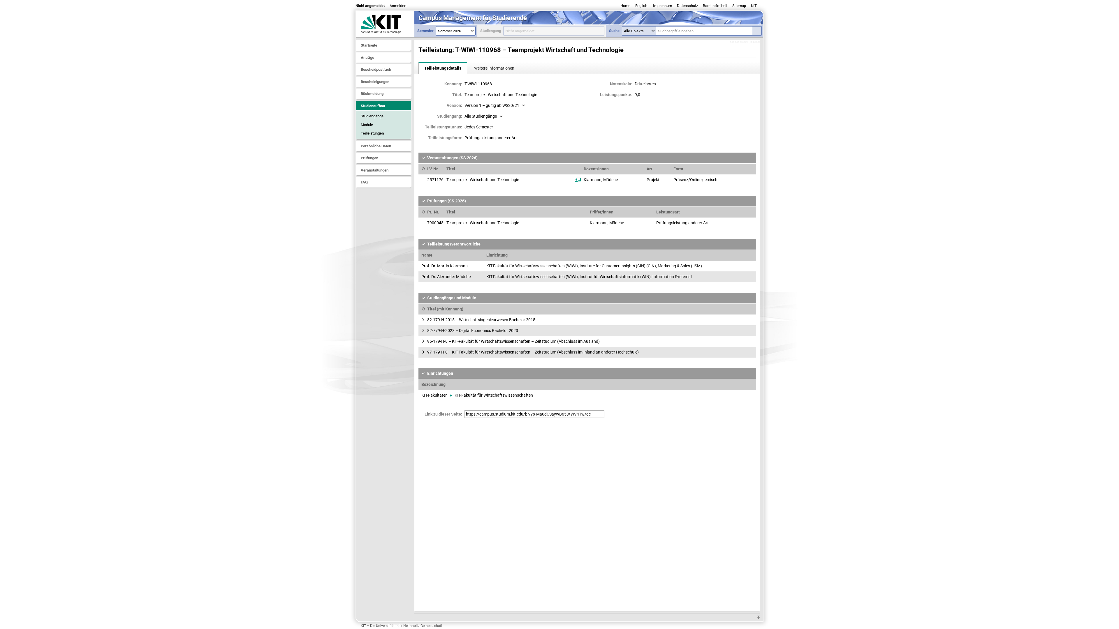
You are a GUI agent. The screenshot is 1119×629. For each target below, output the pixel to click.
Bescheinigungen (375, 81)
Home (625, 5)
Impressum (662, 5)
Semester (425, 31)
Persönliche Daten (376, 146)
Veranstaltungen (374, 170)
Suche (614, 31)
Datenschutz (687, 5)
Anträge (367, 57)
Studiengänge (372, 116)
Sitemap (739, 5)
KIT (754, 5)
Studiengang (490, 31)
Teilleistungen (372, 133)
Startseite (369, 45)
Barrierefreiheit (715, 5)
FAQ (364, 182)
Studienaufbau (373, 106)
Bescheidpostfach (376, 69)
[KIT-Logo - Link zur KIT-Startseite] (385, 24)
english (641, 5)
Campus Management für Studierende (472, 18)
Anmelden (398, 5)
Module (367, 125)
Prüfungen (369, 158)
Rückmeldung (372, 93)
